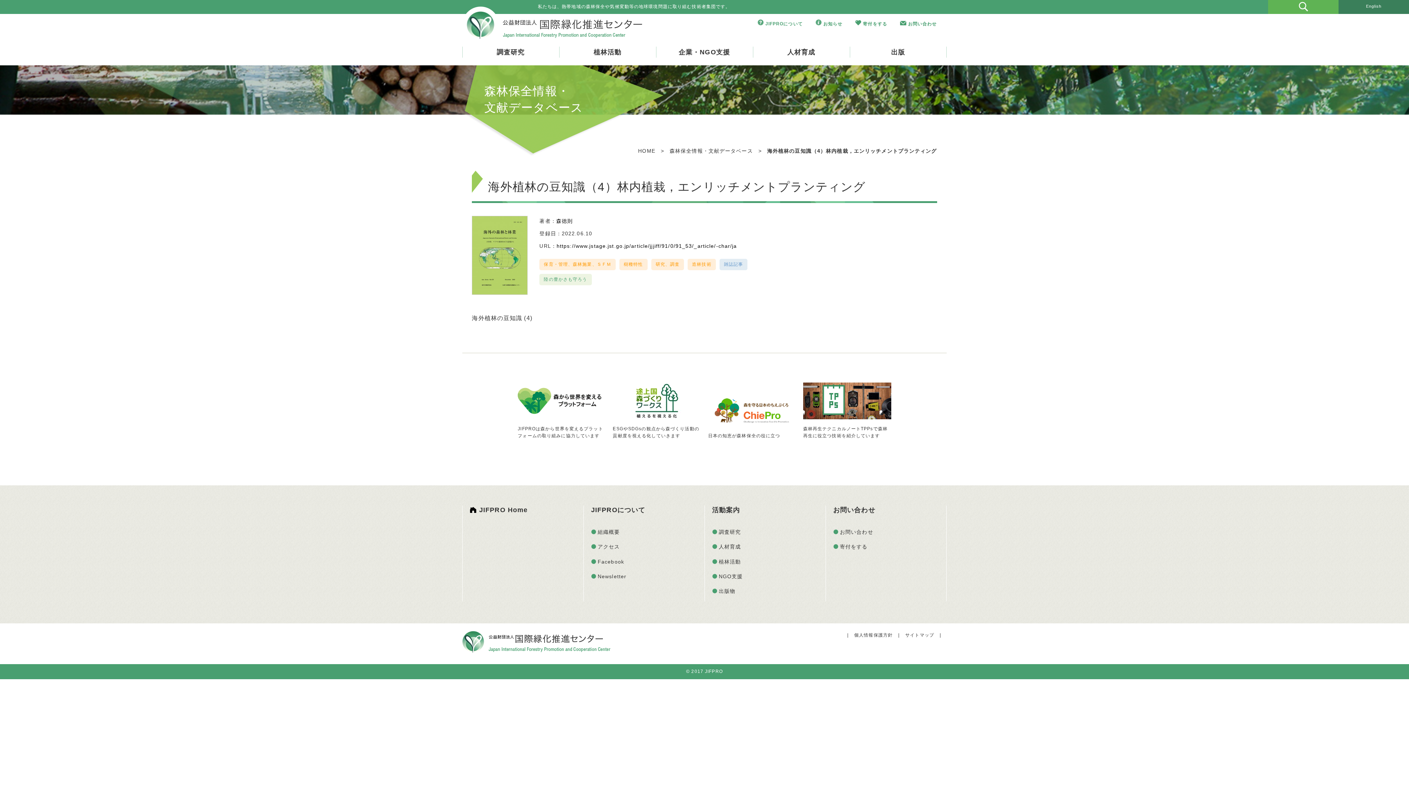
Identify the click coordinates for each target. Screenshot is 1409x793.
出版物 (727, 591)
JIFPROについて (784, 23)
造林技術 (701, 264)
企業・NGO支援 (704, 52)
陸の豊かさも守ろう (565, 279)
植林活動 (608, 52)
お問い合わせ (922, 23)
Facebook (611, 562)
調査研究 (511, 52)
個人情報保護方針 (873, 635)
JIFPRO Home (503, 510)
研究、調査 (668, 264)
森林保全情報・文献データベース (711, 151)
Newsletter (612, 576)
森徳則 (564, 221)
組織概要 (609, 532)
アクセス (609, 547)
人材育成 (801, 52)
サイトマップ (919, 635)
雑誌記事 (733, 264)
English (1374, 6)
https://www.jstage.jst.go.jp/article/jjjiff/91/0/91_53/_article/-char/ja (647, 246)
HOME (646, 151)
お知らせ (832, 23)
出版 (898, 52)
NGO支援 (731, 576)
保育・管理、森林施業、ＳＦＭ (577, 264)
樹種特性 (633, 264)
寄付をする (875, 23)
